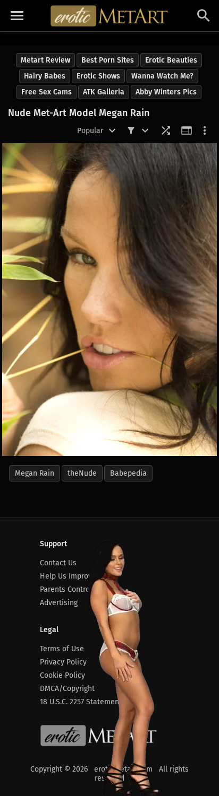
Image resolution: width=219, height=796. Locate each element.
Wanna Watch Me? (162, 76)
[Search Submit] (203, 15)
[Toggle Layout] (186, 130)
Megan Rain (34, 473)
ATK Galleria (103, 92)
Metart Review (45, 60)
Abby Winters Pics (166, 92)
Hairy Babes (44, 76)
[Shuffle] (165, 130)
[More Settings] (204, 130)
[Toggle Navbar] (17, 16)
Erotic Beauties (171, 60)
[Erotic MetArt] (110, 16)
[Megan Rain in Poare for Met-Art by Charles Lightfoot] (109, 299)
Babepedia (128, 473)
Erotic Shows (98, 76)
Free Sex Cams (46, 92)
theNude (82, 473)
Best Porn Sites (107, 60)
